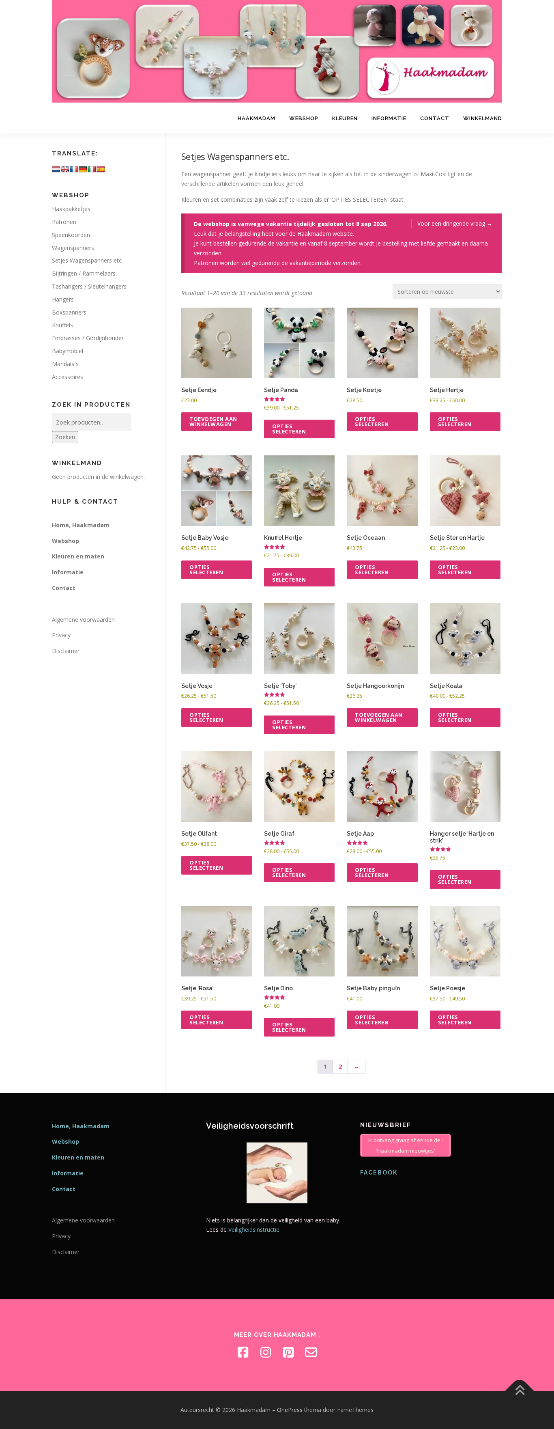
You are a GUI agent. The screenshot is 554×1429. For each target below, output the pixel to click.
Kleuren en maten (78, 556)
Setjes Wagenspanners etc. (87, 260)
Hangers (63, 299)
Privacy (61, 635)
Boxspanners (69, 312)
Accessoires (67, 377)
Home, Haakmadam (81, 525)
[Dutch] (56, 169)
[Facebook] (243, 1352)
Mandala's (65, 364)
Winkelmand (482, 118)
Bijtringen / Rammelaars (84, 273)
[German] (83, 169)
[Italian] (92, 169)
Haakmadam (256, 118)
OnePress (290, 1410)
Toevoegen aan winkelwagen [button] (213, 421)
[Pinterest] (288, 1352)
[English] (65, 169)
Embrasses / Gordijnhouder (88, 338)
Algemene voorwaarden (83, 619)
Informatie (388, 118)
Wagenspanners (73, 248)
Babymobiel (67, 351)
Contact (434, 118)
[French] (74, 169)
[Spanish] (101, 169)
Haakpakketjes (71, 209)
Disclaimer (65, 651)
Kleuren (345, 118)
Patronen (64, 222)
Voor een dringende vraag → (454, 223)
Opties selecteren (289, 428)
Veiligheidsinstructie (253, 1229)
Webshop (303, 118)
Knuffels (62, 325)
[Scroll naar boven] (519, 1391)
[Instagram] (266, 1352)
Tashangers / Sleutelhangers (89, 286)
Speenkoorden (71, 235)
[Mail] (311, 1352)
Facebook (378, 1172)
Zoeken (65, 437)
